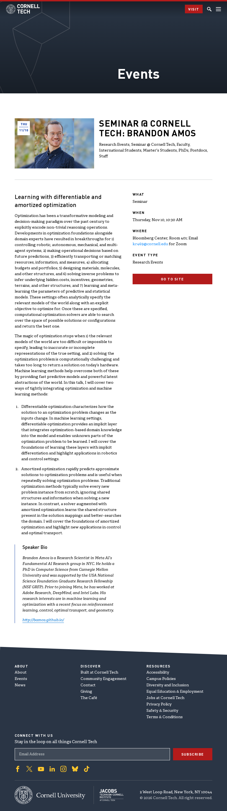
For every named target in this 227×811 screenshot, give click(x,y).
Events (21, 679)
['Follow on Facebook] (18, 769)
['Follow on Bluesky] (75, 769)
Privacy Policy (159, 704)
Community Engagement (104, 679)
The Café (89, 698)
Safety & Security (162, 710)
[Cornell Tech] (54, 795)
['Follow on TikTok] (87, 769)
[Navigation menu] (218, 9)
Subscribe (192, 754)
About (21, 672)
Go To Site (172, 279)
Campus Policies (161, 679)
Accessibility (157, 672)
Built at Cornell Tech (99, 672)
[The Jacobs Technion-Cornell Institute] (108, 795)
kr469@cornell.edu (150, 244)
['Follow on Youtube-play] (41, 769)
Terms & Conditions (164, 717)
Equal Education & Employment (174, 691)
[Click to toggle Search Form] (209, 9)
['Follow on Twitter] (29, 769)
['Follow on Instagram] (63, 769)
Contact (88, 685)
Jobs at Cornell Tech (165, 698)
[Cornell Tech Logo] (23, 9)
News (20, 685)
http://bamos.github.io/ (43, 620)
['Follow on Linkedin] (52, 769)
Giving (86, 691)
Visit (194, 9)
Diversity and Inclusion (167, 685)
